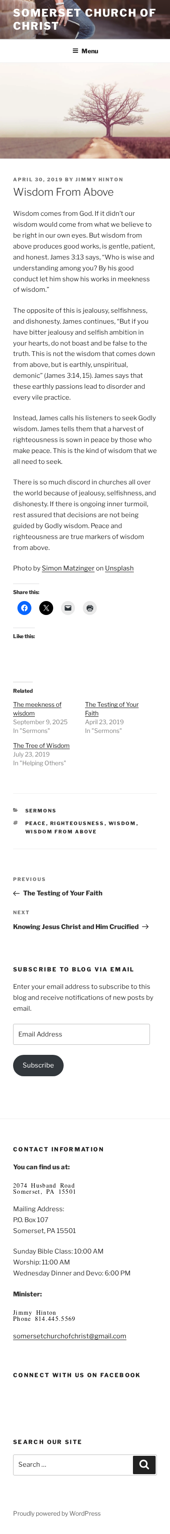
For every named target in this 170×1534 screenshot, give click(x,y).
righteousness (77, 823)
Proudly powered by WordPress (57, 1513)
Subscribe (38, 1065)
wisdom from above (61, 832)
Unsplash (119, 568)
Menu (90, 51)
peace (35, 823)
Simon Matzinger (68, 568)
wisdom (122, 823)
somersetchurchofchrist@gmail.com (69, 1336)
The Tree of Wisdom (41, 745)
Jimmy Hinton (99, 179)
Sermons (41, 811)
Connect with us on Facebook (77, 1375)
